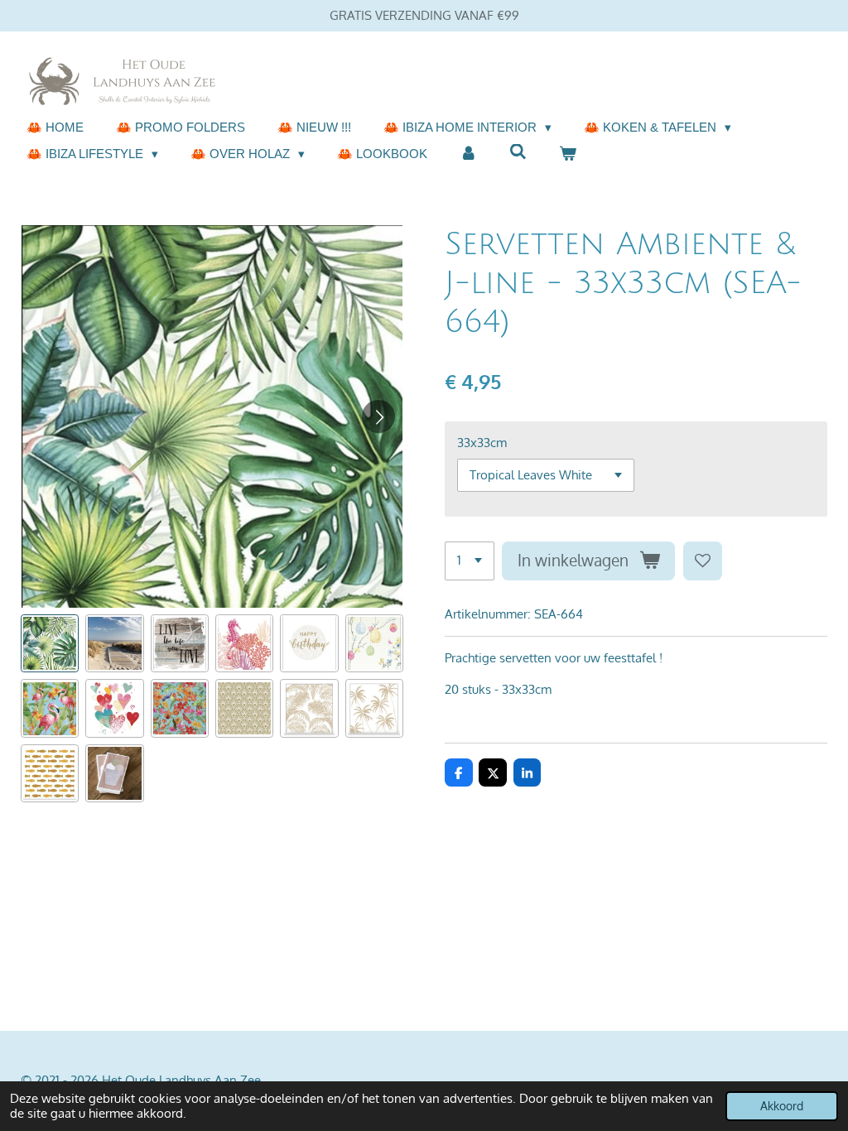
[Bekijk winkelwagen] (567, 154)
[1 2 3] (469, 560)
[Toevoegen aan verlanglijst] (702, 560)
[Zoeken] (518, 152)
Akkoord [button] (781, 1106)
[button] (50, 643)
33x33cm (482, 442)
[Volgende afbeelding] (378, 416)
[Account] (468, 154)
